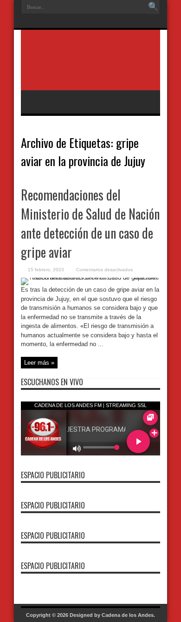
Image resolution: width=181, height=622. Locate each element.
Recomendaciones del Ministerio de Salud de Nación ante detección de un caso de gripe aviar (90, 223)
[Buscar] (153, 7)
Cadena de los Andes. (128, 615)
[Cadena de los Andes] (90, 67)
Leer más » (39, 362)
